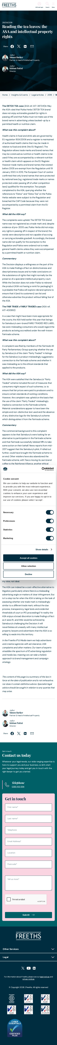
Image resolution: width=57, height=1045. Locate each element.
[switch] (50, 521)
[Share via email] (32, 46)
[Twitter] (22, 968)
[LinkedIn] (34, 968)
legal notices (45, 977)
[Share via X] (18, 46)
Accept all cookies (28, 558)
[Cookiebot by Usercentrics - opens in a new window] (42, 469)
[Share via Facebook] (12, 46)
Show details (42, 549)
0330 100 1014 (18, 786)
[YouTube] (29, 968)
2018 (49, 94)
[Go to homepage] (9, 6)
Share (5, 46)
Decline (28, 574)
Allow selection (28, 566)
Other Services (11, 949)
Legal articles (38, 94)
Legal (5, 957)
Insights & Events (19, 94)
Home (5, 94)
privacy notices (28, 979)
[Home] (28, 939)
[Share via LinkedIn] (25, 46)
